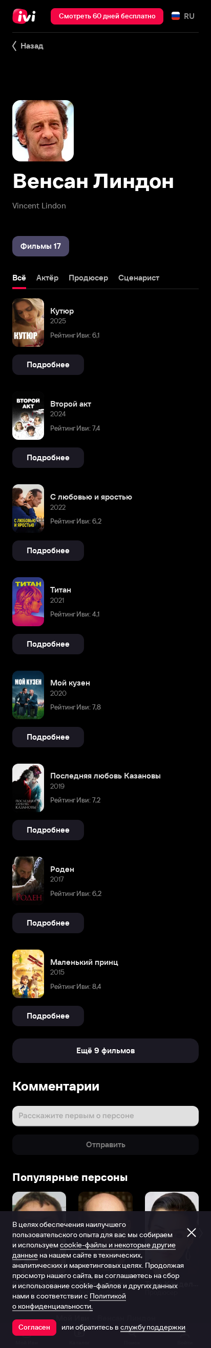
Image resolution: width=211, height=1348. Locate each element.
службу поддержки (152, 1327)
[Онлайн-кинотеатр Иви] (26, 16)
